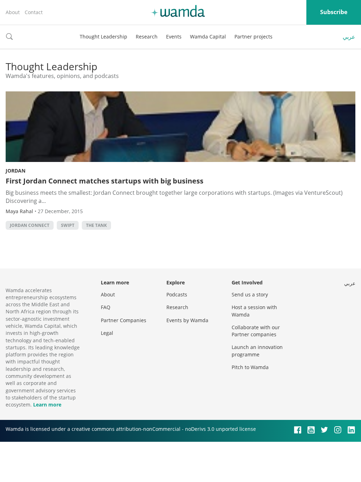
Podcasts (176, 294)
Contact (34, 12)
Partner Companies (123, 320)
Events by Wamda (187, 320)
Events (174, 36)
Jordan (15, 170)
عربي (349, 37)
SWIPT (67, 225)
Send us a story (250, 294)
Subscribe (333, 12)
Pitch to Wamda (250, 367)
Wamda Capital (208, 36)
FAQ (105, 307)
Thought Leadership (103, 36)
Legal (107, 333)
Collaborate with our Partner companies (256, 331)
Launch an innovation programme (257, 350)
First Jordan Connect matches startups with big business (104, 181)
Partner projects (253, 36)
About (13, 12)
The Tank (96, 225)
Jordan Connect (29, 225)
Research (147, 36)
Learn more (47, 404)
